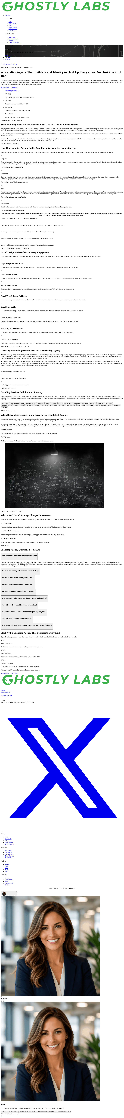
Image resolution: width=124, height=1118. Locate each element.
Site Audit (14, 87)
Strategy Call (5, 87)
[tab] (5, 403)
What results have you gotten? (46, 1111)
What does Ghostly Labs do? (28, 1111)
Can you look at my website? (10, 1111)
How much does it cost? (64, 1111)
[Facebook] (2, 705)
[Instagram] (4, 705)
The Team (8, 57)
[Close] (3, 1001)
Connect (7, 59)
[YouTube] (4, 830)
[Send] (1, 1116)
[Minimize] (1, 1001)
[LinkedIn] (2, 830)
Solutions (7, 15)
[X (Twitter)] (62, 829)
